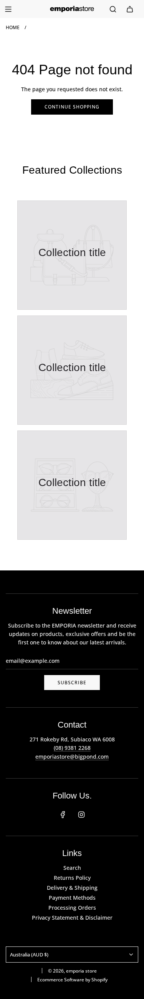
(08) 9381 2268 (72, 747)
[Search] (112, 9)
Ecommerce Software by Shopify (72, 979)
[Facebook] (63, 814)
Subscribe (72, 682)
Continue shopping (72, 107)
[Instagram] (81, 814)
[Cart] (129, 9)
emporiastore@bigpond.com (72, 756)
